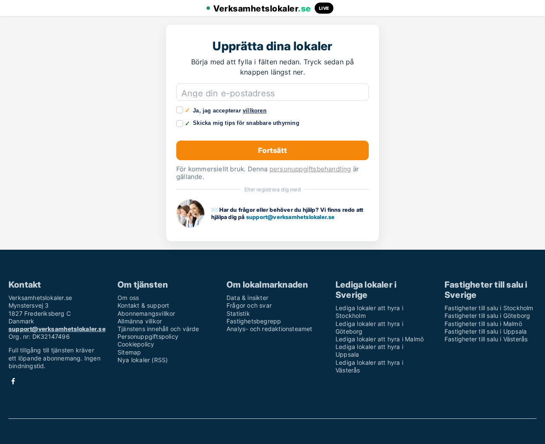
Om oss (128, 297)
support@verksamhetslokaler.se (290, 216)
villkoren (255, 110)
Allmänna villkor (140, 321)
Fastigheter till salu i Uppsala (486, 331)
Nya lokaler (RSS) (143, 359)
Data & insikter (247, 297)
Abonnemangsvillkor (146, 313)
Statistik (238, 313)
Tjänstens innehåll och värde (158, 328)
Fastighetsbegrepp (254, 321)
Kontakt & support (143, 305)
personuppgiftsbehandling (310, 169)
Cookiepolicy (136, 344)
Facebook (13, 381)
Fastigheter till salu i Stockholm (489, 307)
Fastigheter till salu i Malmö (483, 323)
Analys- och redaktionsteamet (270, 328)
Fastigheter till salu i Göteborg (487, 315)
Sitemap (129, 352)
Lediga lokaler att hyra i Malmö (380, 339)
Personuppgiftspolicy (148, 336)
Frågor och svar (249, 305)
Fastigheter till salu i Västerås (486, 339)
